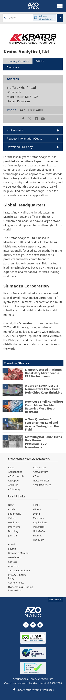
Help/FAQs (39, 531)
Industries (39, 526)
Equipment (14, 513)
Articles (12, 509)
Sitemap (37, 535)
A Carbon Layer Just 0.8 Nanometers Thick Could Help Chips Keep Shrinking (43, 389)
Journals (12, 535)
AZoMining (14, 489)
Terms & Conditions (19, 570)
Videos (12, 518)
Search (12, 548)
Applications (40, 522)
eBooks (37, 509)
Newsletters (15, 557)
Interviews (14, 526)
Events (36, 513)
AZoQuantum (40, 471)
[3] (13, 405)
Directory (13, 531)
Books (36, 505)
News (11, 505)
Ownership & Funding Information (20, 588)
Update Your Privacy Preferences (35, 689)
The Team (38, 539)
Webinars (13, 522)
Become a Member (18, 553)
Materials (38, 518)
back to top (54, 599)
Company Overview (17, 61)
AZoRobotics (15, 471)
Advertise (13, 566)
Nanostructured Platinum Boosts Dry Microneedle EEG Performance (43, 373)
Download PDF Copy (20, 147)
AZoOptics (14, 480)
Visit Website (15, 130)
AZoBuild (13, 485)
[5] (13, 441)
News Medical (41, 480)
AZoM (11, 467)
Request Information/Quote (24, 138)
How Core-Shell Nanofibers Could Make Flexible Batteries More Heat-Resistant (44, 407)
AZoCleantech (16, 476)
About (11, 544)
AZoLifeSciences (42, 485)
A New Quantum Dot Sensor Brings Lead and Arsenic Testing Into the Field (42, 424)
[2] (13, 389)
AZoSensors (39, 467)
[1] (13, 373)
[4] (13, 423)
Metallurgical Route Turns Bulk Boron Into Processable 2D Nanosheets (43, 442)
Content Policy (16, 582)
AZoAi (36, 476)
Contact (12, 561)
